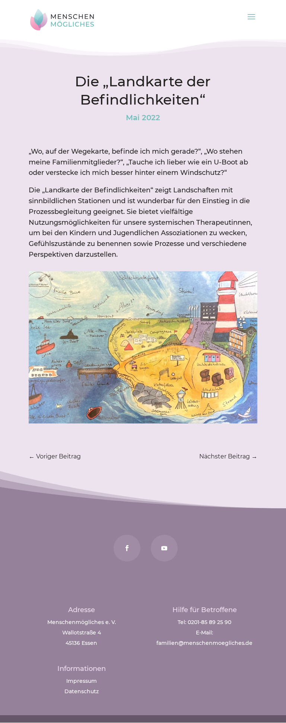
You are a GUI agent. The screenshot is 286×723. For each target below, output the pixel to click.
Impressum (81, 681)
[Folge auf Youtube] (164, 548)
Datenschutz (81, 691)
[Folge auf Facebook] (127, 548)
